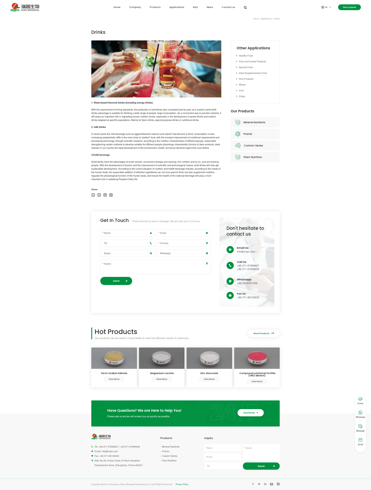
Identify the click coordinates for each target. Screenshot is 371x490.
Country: (164, 243)
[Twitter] (99, 195)
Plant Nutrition (252, 157)
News (210, 7)
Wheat (242, 84)
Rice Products (246, 78)
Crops (242, 96)
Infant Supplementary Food (253, 73)
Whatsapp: (165, 253)
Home (116, 7)
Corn (241, 90)
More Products (264, 333)
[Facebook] (93, 195)
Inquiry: (106, 263)
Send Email (250, 412)
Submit (116, 281)
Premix (247, 134)
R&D (195, 7)
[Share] (111, 195)
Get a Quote (349, 7)
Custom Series (253, 145)
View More (114, 379)
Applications (176, 7)
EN (326, 7)
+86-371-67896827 (248, 265)
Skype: (107, 253)
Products (155, 7)
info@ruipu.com (246, 251)
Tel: (106, 243)
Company (135, 7)
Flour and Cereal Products (252, 61)
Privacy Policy (182, 484)
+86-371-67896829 (248, 269)
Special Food (246, 67)
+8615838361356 (247, 283)
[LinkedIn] (105, 195)
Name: (106, 233)
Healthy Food (246, 55)
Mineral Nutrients (254, 122)
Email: (163, 233)
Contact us (228, 7)
